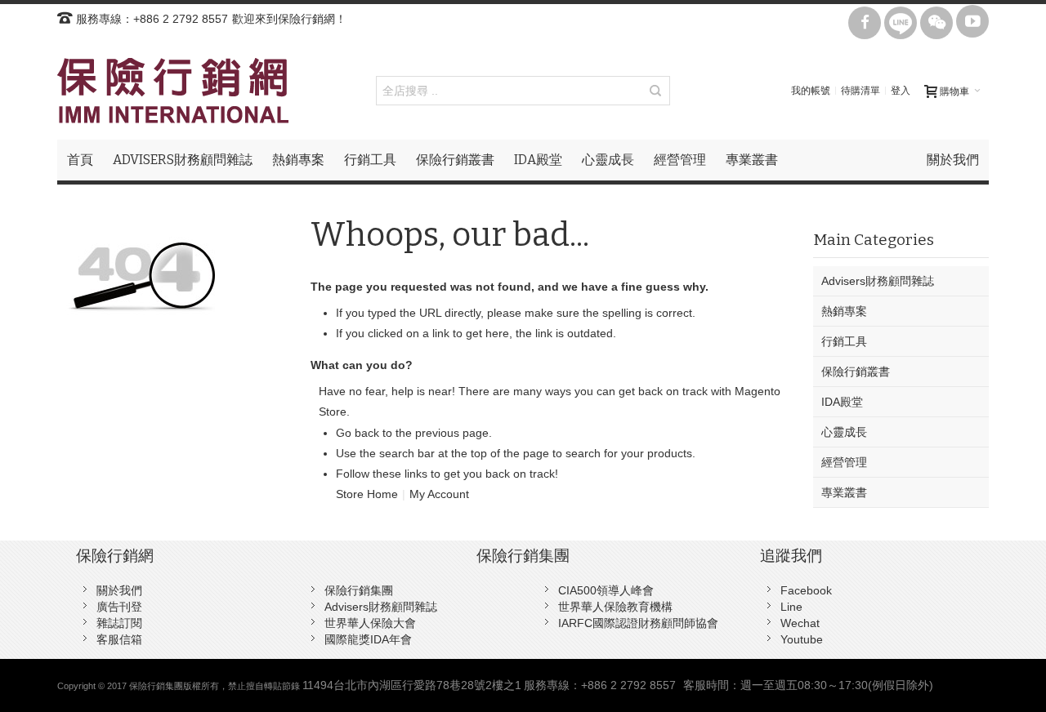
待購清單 (860, 90)
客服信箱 (119, 639)
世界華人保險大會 (370, 623)
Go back (357, 432)
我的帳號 (810, 90)
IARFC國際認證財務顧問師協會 (638, 623)
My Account (439, 494)
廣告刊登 (119, 606)
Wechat (800, 623)
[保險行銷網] (172, 90)
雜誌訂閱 (119, 623)
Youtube (801, 639)
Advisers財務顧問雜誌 (380, 606)
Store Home (367, 494)
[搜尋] (655, 91)
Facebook (806, 590)
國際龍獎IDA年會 (368, 639)
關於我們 (119, 590)
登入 (900, 90)
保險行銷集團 (358, 590)
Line (791, 606)
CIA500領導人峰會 (606, 590)
